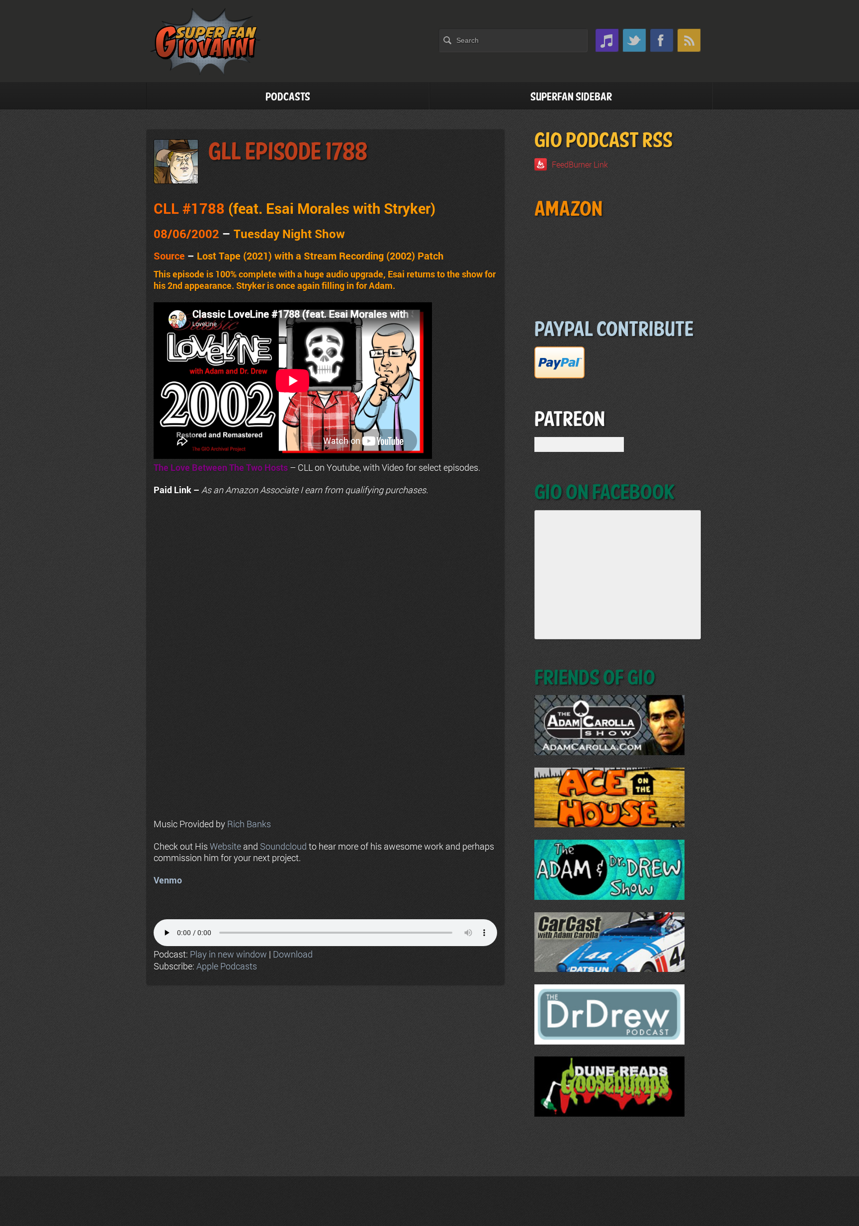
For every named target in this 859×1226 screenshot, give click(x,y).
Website (225, 846)
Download (293, 954)
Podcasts (287, 97)
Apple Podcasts (226, 966)
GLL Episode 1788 (287, 152)
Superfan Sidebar (571, 97)
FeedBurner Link (580, 164)
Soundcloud (283, 846)
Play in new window (228, 954)
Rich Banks (249, 824)
